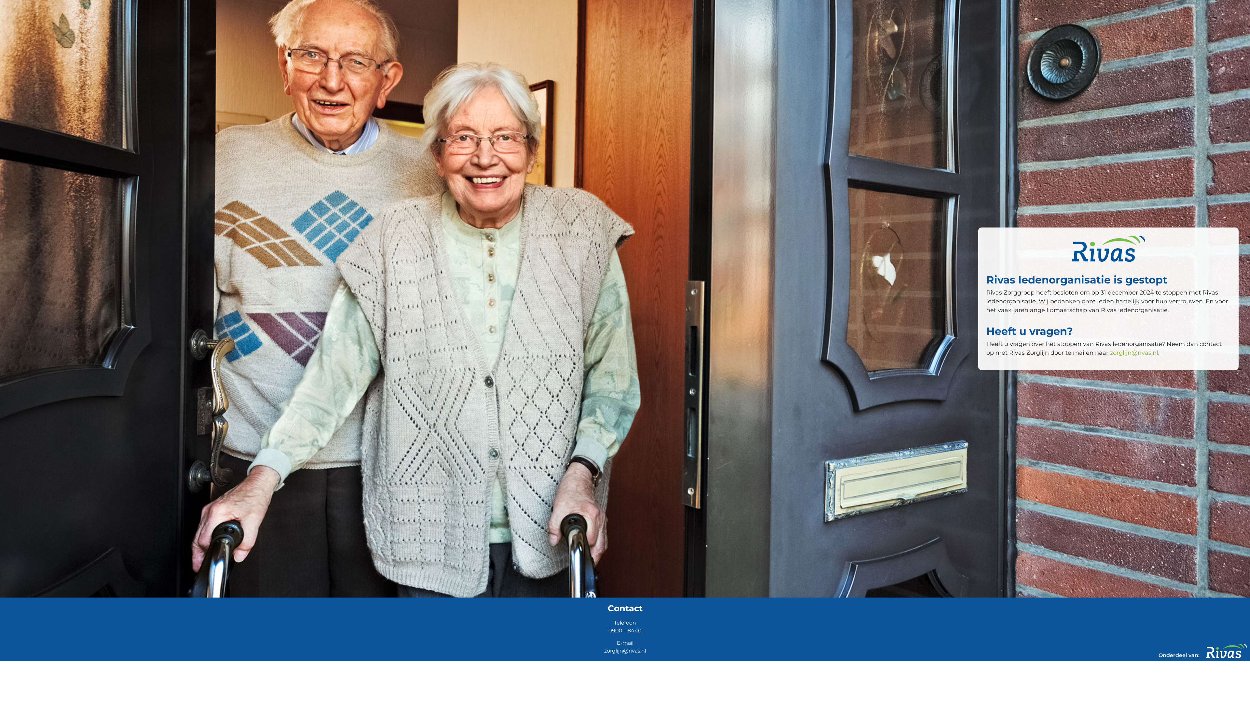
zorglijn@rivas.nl (1134, 352)
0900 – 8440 (625, 630)
